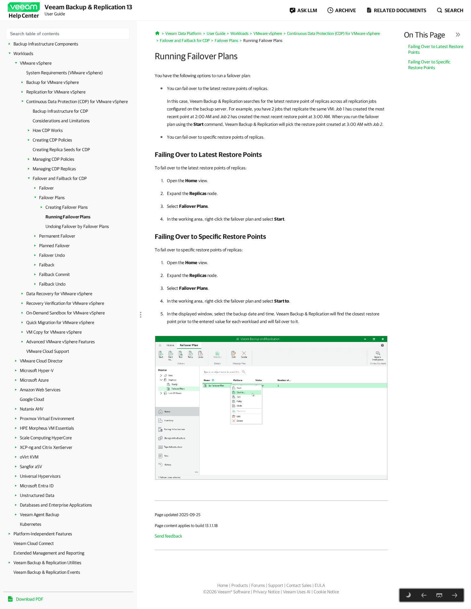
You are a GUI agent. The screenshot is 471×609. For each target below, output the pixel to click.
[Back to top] (439, 595)
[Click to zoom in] (271, 407)
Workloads (23, 53)
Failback (46, 264)
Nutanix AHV (31, 408)
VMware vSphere (36, 63)
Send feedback (168, 536)
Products (239, 585)
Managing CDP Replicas (54, 168)
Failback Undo (52, 284)
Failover (46, 188)
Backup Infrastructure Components (45, 43)
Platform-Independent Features (42, 533)
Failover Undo (52, 255)
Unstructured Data (37, 495)
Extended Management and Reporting (48, 553)
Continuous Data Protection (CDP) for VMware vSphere (77, 101)
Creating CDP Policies (52, 139)
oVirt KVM (29, 456)
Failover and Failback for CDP (60, 178)
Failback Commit (54, 274)
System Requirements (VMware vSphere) (64, 72)
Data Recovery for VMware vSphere (59, 293)
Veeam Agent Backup (39, 514)
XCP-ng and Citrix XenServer (46, 447)
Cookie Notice (326, 591)
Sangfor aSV (31, 466)
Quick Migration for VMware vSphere (60, 322)
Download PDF (29, 599)
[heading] (271, 154)
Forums (258, 585)
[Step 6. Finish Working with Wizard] (424, 595)
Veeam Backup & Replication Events (46, 572)
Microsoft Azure (34, 380)
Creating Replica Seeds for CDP (61, 149)
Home (222, 585)
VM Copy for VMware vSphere (54, 332)
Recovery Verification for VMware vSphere (65, 303)
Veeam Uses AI (296, 591)
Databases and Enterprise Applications (56, 505)
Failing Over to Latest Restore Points (435, 49)
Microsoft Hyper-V (37, 370)
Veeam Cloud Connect (33, 543)
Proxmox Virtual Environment (47, 418)
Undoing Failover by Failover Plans (77, 226)
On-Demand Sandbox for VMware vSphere (65, 312)
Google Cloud (32, 399)
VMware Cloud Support (47, 351)
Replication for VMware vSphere (56, 91)
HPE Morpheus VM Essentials (47, 428)
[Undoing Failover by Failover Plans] (455, 595)
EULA (320, 585)
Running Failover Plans (67, 216)
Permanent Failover (57, 236)
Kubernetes (30, 524)
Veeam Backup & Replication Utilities (47, 562)
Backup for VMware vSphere (52, 82)
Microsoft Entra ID (37, 485)
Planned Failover (54, 245)
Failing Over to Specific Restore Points (429, 64)
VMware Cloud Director (41, 360)
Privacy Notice (266, 591)
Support (275, 585)
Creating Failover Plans (66, 207)
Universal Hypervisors (40, 476)
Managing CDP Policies (53, 159)
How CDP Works (48, 130)
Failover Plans (52, 197)
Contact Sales (298, 585)
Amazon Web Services (40, 389)
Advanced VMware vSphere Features (60, 341)
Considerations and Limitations (61, 120)
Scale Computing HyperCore (46, 437)
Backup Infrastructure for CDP (60, 111)
